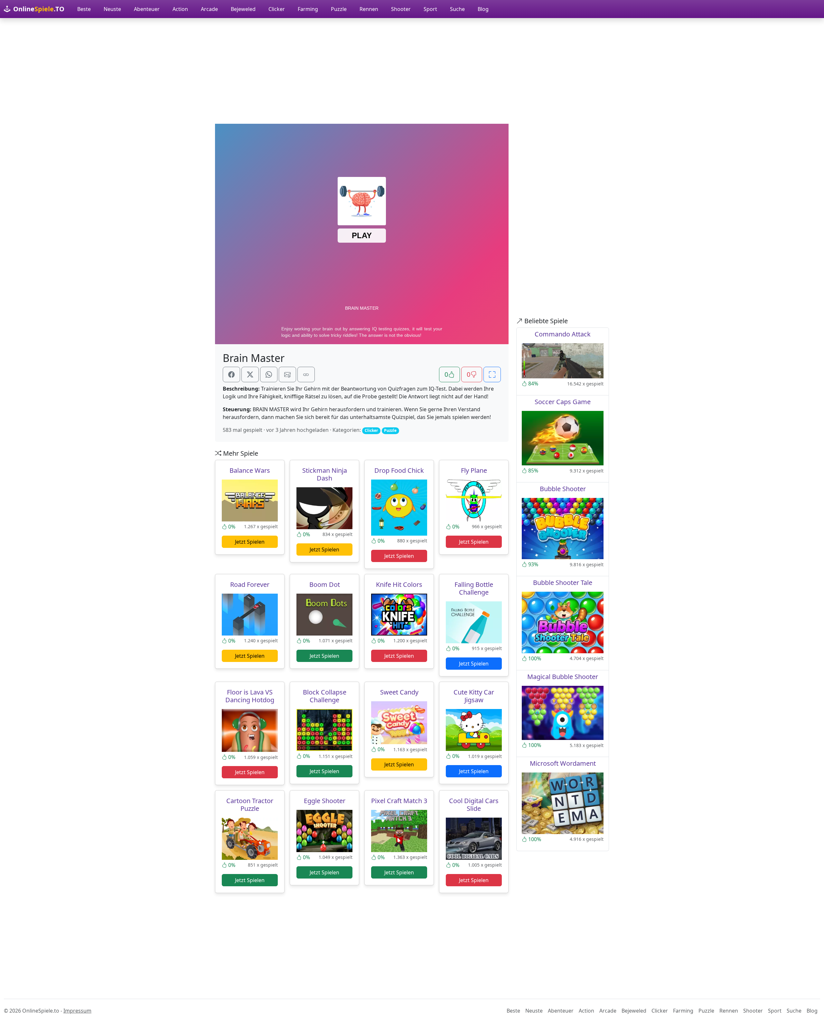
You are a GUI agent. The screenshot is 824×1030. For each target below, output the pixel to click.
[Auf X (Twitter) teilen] (250, 374)
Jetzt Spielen (250, 541)
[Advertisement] (412, 71)
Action (180, 9)
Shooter (401, 9)
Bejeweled (243, 9)
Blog (483, 9)
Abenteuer (147, 9)
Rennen (369, 9)
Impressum (77, 1010)
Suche (457, 9)
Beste (84, 9)
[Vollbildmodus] (492, 374)
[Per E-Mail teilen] (287, 374)
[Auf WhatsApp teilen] (268, 374)
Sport (430, 9)
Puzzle (339, 9)
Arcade (209, 9)
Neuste (112, 9)
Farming (308, 9)
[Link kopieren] (306, 374)
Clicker (276, 9)
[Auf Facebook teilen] (231, 374)
